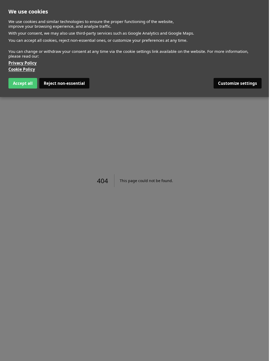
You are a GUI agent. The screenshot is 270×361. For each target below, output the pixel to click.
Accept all (23, 83)
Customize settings (237, 83)
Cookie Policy (21, 69)
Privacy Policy (22, 63)
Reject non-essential (64, 83)
